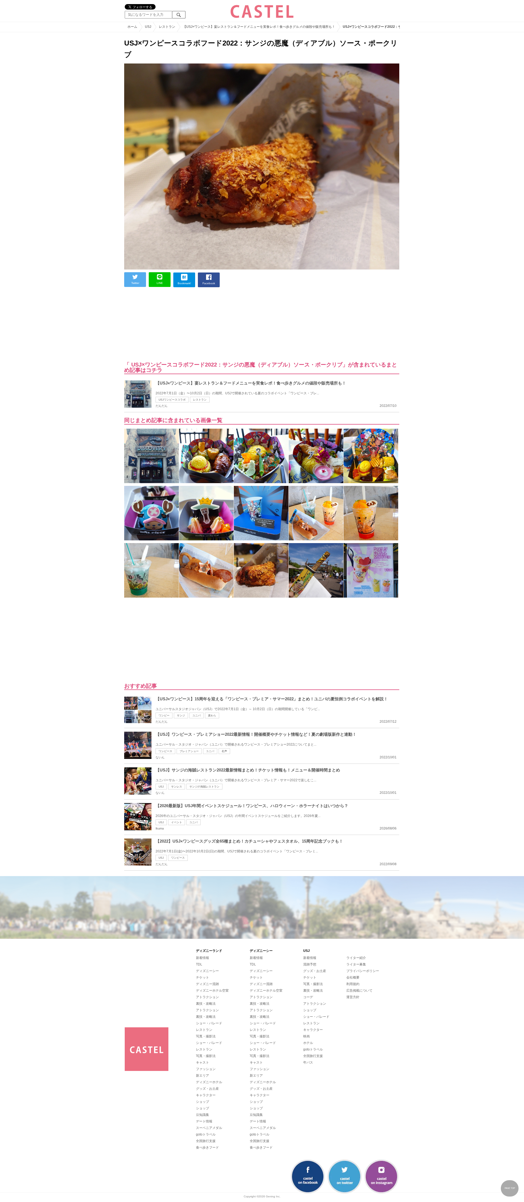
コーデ (308, 997)
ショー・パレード (209, 1023)
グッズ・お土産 (207, 1089)
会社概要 (352, 977)
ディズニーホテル (209, 1082)
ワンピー (164, 715)
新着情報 (202, 958)
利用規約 (352, 984)
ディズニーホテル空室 (212, 990)
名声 (224, 751)
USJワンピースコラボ (172, 399)
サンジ (181, 715)
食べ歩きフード (207, 1147)
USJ (161, 786)
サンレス (176, 786)
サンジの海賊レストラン (204, 786)
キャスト (202, 1062)
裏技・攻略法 (206, 1004)
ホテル (308, 1043)
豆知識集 (202, 1115)
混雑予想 (309, 964)
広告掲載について (359, 990)
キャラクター (206, 1095)
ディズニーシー (207, 971)
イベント (176, 822)
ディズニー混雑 (207, 984)
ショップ (202, 1102)
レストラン (200, 399)
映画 (306, 1036)
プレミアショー (189, 751)
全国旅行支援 (206, 1141)
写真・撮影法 (206, 1036)
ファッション (206, 1069)
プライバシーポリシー (362, 971)
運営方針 (352, 997)
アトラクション (207, 997)
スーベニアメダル (209, 1128)
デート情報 (204, 1121)
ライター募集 (356, 964)
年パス (308, 1062)
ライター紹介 (356, 958)
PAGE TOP (510, 1188)
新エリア (202, 1075)
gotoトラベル (206, 1134)
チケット (202, 977)
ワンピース (165, 751)
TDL (199, 964)
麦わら (212, 715)
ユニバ (196, 715)
